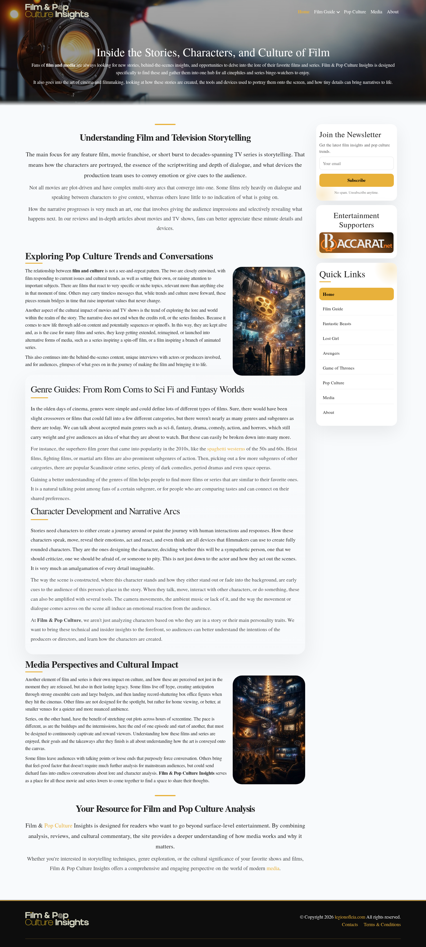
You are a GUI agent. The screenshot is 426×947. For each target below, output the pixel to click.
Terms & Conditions (382, 924)
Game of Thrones (338, 368)
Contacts (350, 924)
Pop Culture (355, 11)
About (392, 11)
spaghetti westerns (226, 448)
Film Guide (324, 11)
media (273, 868)
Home (304, 11)
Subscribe (356, 180)
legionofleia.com (350, 917)
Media (376, 11)
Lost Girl (331, 338)
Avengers (331, 353)
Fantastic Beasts (337, 323)
